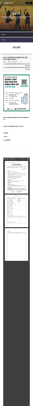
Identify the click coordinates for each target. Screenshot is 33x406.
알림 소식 (4, 34)
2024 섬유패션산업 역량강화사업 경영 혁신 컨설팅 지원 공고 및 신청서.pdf (17, 68)
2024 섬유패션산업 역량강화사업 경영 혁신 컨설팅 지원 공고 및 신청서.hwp (17, 64)
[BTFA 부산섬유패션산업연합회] (7, 3)
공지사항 (3, 39)
